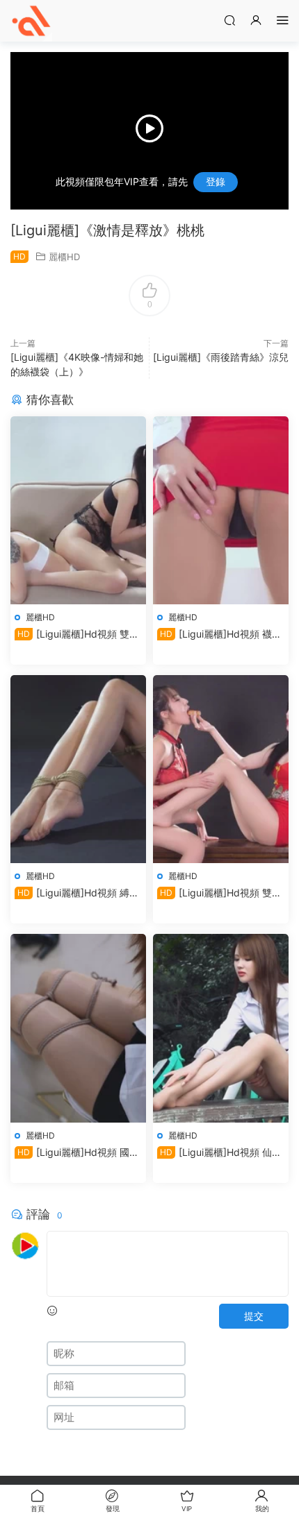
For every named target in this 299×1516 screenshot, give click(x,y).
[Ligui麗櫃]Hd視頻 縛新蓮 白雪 (77, 893)
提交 (254, 1316)
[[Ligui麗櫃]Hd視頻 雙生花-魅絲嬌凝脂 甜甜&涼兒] (78, 510)
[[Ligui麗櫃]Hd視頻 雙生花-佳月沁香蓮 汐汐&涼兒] (221, 769)
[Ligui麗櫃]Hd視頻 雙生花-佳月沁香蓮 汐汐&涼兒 (219, 893)
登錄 (215, 181)
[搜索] (229, 19)
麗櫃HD (64, 256)
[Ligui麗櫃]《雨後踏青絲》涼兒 (221, 357)
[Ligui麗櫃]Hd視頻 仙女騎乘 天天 (219, 1152)
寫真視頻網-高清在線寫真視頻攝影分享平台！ (31, 21)
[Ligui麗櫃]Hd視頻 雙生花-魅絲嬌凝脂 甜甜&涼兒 (77, 634)
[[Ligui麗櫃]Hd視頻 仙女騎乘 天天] (221, 1028)
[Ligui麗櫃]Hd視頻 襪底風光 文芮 (219, 634)
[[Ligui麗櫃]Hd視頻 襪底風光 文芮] (221, 510)
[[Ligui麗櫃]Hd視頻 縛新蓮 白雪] (78, 769)
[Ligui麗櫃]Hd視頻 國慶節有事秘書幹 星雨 (77, 1152)
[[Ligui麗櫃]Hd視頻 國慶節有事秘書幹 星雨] (78, 1028)
